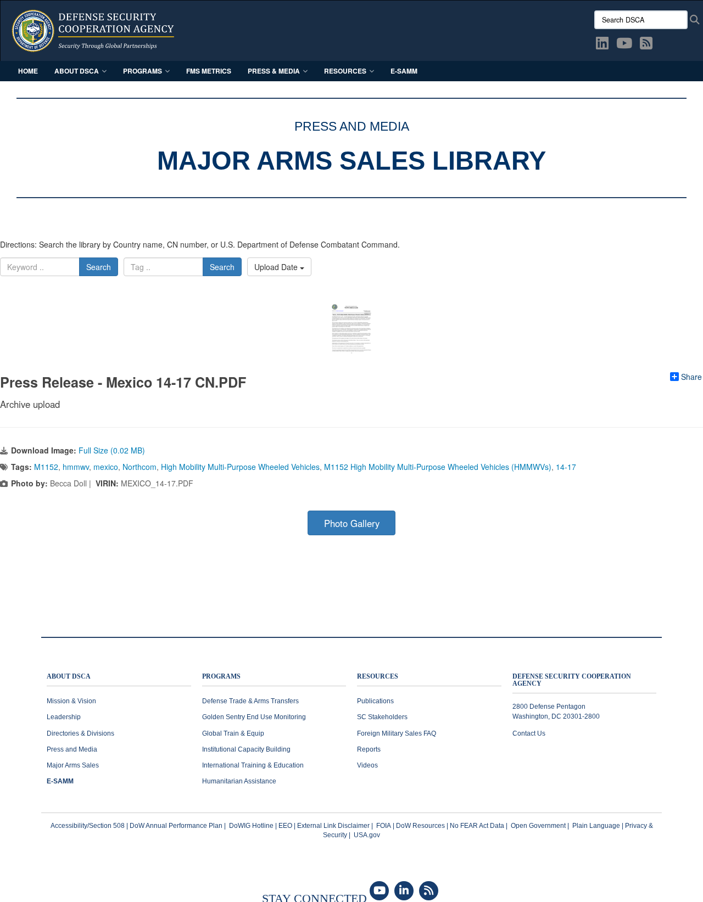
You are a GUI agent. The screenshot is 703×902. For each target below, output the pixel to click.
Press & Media (274, 71)
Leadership (64, 717)
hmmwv (76, 466)
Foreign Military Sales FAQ (396, 733)
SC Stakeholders (382, 717)
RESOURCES (377, 676)
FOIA (383, 826)
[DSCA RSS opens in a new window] (646, 45)
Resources (345, 71)
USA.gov (367, 835)
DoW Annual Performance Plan (176, 826)
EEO (285, 826)
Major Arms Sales (73, 765)
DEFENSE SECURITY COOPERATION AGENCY (571, 680)
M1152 (46, 466)
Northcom (139, 466)
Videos (367, 765)
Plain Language (596, 826)
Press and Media (72, 749)
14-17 (566, 466)
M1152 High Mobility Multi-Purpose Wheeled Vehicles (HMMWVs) (437, 466)
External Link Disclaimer (333, 826)
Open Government (538, 826)
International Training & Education (253, 765)
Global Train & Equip (233, 733)
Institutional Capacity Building (246, 749)
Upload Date (277, 266)
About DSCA (76, 71)
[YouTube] (379, 891)
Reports (369, 749)
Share (691, 376)
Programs (142, 71)
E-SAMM (403, 71)
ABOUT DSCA (69, 676)
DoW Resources (420, 826)
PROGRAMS (221, 676)
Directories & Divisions (80, 733)
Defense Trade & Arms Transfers (250, 701)
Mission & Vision (71, 701)
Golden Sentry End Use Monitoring (254, 717)
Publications (375, 701)
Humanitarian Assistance (239, 781)
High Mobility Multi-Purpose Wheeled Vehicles (240, 466)
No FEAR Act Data (477, 826)
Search (98, 266)
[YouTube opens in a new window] (624, 45)
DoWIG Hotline (251, 826)
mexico (105, 466)
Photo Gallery (352, 523)
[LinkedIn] (404, 891)
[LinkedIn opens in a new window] (602, 45)
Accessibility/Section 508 (88, 826)
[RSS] (428, 891)
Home (28, 71)
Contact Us (528, 733)
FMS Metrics (208, 71)
